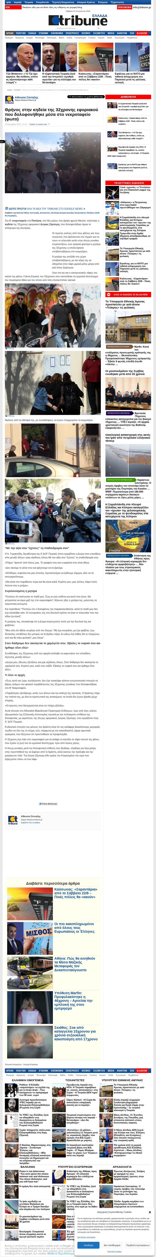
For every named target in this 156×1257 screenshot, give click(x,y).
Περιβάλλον (132, 38)
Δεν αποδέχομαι (112, 1245)
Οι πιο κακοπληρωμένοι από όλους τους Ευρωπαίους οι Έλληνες (74, 928)
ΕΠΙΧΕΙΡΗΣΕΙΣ (72, 33)
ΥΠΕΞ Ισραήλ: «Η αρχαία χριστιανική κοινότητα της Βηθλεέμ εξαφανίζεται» (127, 425)
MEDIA (111, 33)
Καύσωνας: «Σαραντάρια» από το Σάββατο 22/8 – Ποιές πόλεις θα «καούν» (95, 76)
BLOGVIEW (142, 33)
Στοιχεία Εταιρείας (30, 1064)
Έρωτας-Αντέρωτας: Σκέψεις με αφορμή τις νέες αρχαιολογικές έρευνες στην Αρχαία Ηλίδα (129, 1175)
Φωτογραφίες (11, 216)
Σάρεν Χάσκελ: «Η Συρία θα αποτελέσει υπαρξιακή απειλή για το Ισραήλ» (81, 1102)
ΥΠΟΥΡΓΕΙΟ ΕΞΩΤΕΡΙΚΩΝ (75, 1166)
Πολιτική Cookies (114, 1251)
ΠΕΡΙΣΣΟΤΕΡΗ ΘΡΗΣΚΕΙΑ (118, 413)
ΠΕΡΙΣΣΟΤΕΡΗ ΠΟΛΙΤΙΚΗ (118, 556)
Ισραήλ (17, 2)
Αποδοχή (88, 1245)
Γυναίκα (92, 38)
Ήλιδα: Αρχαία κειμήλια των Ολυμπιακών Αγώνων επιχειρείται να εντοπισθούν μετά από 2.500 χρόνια (129, 1205)
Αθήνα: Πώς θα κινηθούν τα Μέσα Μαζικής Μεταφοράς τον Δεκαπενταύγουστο (74, 964)
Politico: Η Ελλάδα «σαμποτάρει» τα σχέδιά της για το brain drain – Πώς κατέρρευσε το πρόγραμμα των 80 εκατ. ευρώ (34, 1089)
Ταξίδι (109, 38)
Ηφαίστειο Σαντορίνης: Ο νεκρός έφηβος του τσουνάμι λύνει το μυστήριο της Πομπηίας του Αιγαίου (129, 1190)
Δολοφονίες (45, 213)
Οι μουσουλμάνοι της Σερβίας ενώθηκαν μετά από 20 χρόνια (125, 373)
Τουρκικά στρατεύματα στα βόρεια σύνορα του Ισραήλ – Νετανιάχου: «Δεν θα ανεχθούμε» (82, 1119)
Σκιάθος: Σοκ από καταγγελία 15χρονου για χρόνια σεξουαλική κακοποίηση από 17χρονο (76, 1033)
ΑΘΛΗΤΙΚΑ (122, 33)
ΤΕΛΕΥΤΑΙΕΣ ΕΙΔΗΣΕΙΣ (129, 183)
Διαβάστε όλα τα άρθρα (30, 823)
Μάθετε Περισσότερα (61, 1253)
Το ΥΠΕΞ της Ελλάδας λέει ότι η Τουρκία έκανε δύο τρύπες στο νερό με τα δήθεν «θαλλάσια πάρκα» (82, 1205)
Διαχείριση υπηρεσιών (86, 1237)
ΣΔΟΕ (96, 213)
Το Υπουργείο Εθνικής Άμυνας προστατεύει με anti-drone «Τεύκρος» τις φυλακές (135, 252)
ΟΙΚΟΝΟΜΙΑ (57, 33)
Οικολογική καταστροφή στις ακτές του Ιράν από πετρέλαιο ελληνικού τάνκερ (127, 437)
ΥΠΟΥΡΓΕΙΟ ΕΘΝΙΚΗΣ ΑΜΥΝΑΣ (122, 1080)
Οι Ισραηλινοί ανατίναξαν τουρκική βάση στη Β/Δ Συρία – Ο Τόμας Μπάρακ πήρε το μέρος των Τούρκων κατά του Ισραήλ (82, 1150)
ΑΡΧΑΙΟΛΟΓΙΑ (122, 1166)
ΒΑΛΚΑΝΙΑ (28, 1166)
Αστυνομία (34, 213)
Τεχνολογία (119, 38)
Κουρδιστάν (42, 2)
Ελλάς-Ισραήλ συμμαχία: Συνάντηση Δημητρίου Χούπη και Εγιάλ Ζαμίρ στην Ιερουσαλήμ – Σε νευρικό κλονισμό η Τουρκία (129, 1105)
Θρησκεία (19, 38)
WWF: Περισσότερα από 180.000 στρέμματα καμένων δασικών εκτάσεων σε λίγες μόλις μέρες (124, 494)
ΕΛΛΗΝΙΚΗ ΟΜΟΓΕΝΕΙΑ (28, 1080)
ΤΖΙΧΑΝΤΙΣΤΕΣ (75, 1080)
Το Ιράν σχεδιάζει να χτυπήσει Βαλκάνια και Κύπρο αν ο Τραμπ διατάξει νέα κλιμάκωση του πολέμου (34, 1205)
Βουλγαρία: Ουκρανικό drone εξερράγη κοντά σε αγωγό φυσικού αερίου (32, 1234)
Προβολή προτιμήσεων (138, 1245)
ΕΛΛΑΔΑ (32, 33)
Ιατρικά (101, 38)
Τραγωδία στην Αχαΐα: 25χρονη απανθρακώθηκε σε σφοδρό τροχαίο (135, 236)
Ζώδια (69, 38)
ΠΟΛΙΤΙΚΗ (21, 33)
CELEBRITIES (99, 33)
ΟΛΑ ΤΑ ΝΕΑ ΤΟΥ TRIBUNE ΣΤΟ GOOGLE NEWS (46, 209)
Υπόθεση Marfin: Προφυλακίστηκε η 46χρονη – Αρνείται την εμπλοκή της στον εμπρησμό (73, 1000)
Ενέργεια (103, 2)
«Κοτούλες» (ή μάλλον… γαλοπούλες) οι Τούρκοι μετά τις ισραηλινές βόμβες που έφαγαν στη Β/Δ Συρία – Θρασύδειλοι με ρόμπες (82, 1135)
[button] (149, 1212)
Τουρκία (29, 2)
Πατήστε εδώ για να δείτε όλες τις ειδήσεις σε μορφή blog (52, 7)
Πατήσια (90, 213)
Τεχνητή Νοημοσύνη (63, 2)
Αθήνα (26, 213)
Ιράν (8, 2)
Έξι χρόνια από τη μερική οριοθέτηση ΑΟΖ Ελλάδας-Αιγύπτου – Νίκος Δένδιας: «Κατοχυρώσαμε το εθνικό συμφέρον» (128, 1150)
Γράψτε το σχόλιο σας (38, 124)
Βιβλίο (61, 38)
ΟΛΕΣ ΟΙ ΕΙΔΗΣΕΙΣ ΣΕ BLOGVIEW (131, 294)
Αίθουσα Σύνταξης (26, 97)
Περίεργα (9, 38)
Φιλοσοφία (39, 38)
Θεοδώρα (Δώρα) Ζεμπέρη (62, 213)
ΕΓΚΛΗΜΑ (43, 33)
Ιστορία (29, 38)
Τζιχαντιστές (117, 2)
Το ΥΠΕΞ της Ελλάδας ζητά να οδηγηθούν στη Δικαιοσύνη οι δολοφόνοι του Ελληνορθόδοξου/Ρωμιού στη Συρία (33, 1120)
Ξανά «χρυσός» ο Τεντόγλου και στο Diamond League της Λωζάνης (135, 190)
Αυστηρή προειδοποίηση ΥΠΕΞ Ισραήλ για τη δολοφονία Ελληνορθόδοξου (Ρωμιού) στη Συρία (34, 1104)
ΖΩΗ (132, 33)
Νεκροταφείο (80, 213)
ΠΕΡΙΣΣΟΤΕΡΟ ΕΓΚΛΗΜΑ (118, 347)
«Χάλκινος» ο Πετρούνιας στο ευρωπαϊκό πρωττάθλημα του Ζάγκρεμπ (135, 205)
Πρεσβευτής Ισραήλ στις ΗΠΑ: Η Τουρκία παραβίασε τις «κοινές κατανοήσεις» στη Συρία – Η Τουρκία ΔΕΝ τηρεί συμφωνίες (82, 1089)
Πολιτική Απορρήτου (13, 1064)
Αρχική (9, 90)
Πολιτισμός (51, 38)
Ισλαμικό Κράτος (86, 2)
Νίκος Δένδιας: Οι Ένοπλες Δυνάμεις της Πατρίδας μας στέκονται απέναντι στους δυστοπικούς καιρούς (128, 1119)
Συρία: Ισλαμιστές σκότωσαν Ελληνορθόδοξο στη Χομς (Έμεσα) (34, 1132)
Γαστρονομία (80, 38)
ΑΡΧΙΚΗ (9, 33)
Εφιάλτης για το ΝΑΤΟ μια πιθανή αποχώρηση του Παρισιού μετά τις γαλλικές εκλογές (134, 267)
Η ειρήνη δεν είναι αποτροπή (34, 1186)
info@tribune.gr (142, 7)
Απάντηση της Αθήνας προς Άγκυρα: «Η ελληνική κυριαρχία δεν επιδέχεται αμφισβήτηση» (82, 1175)
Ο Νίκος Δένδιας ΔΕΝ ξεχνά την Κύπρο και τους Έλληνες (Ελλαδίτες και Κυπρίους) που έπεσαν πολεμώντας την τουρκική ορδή (129, 1135)
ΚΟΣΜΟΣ (86, 33)
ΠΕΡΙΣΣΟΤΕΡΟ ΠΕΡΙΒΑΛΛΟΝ (119, 480)
